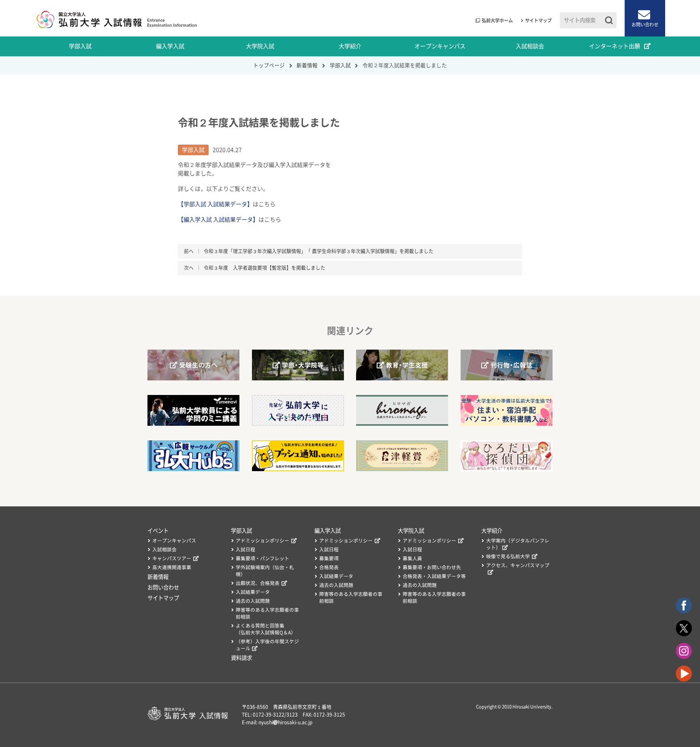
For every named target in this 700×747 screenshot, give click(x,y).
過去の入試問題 (253, 601)
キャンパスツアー (171, 558)
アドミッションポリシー (262, 540)
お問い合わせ (645, 24)
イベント (158, 531)
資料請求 (241, 658)
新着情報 (158, 577)
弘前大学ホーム (497, 20)
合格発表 (329, 567)
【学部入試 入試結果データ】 (215, 204)
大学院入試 (260, 46)
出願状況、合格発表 (258, 583)
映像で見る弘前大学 (508, 556)
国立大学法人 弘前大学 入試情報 (116, 18)
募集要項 (329, 558)
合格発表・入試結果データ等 (434, 576)
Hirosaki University (531, 706)
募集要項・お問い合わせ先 (432, 567)
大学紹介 (350, 46)
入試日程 (245, 549)
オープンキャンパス (439, 46)
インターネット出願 (614, 46)
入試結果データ (253, 592)
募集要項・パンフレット (262, 558)
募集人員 (412, 558)
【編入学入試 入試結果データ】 (218, 219)
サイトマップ (538, 20)
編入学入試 (170, 46)
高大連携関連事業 (171, 567)
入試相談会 (530, 46)
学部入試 (80, 46)
